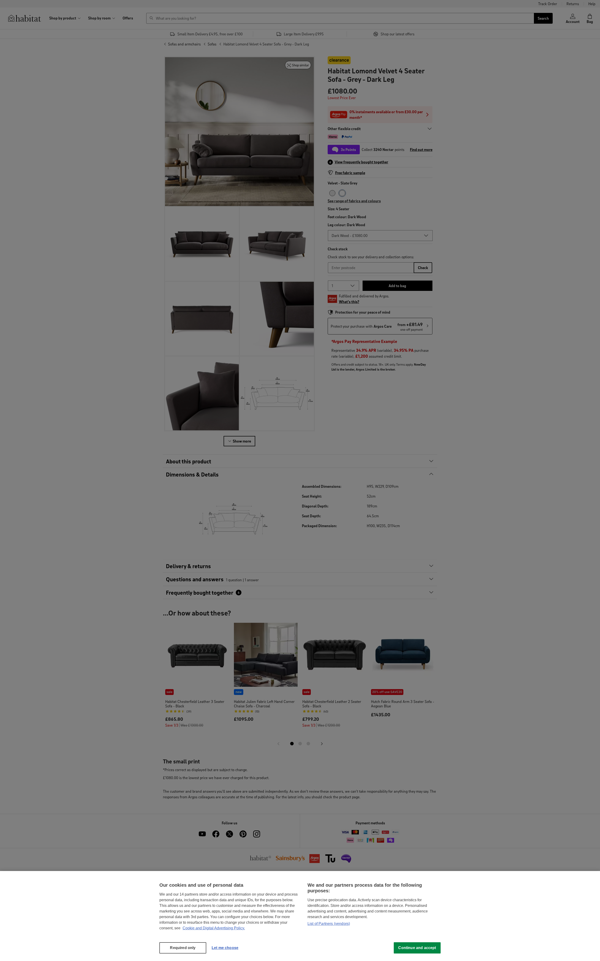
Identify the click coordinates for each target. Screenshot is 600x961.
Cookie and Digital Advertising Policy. (214, 928)
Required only (182, 948)
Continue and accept (417, 948)
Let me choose (225, 948)
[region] (300, 916)
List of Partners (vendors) (329, 924)
